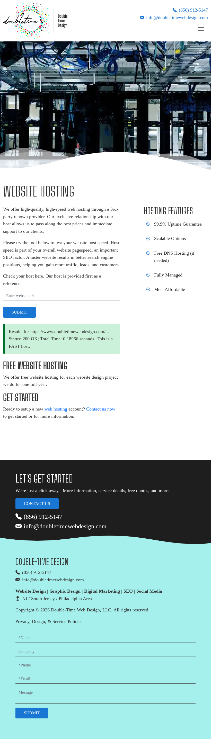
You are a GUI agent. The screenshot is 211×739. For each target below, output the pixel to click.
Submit (19, 312)
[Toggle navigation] (201, 29)
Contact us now (100, 409)
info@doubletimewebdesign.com (177, 17)
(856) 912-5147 (193, 10)
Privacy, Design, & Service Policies (48, 621)
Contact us (37, 503)
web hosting (56, 409)
